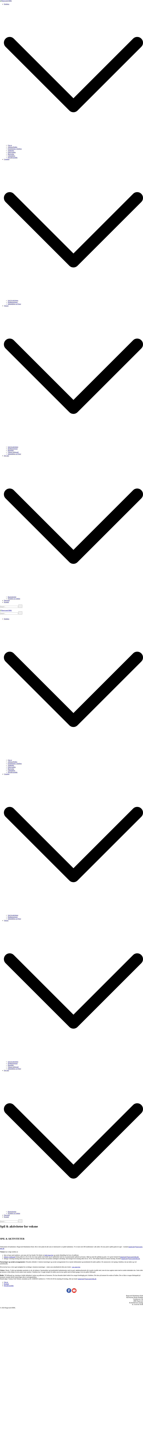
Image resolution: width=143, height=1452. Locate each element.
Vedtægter (11, 150)
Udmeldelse (11, 156)
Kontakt (6, 602)
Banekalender (12, 597)
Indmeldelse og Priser (14, 304)
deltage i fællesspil (9, 1257)
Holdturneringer (13, 302)
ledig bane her (49, 1255)
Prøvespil (7, 600)
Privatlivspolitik (12, 157)
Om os (10, 145)
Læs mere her (76, 1267)
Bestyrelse (11, 154)
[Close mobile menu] (1, 615)
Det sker (6, 456)
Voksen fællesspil (13, 452)
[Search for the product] (20, 606)
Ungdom (6, 159)
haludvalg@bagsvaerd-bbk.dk (129, 1257)
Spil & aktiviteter (13, 300)
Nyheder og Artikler (14, 598)
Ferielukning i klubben (15, 149)
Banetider (11, 450)
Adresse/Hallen (12, 147)
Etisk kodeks (12, 152)
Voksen (6, 306)
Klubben (6, 4)
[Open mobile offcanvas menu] (1, 609)
